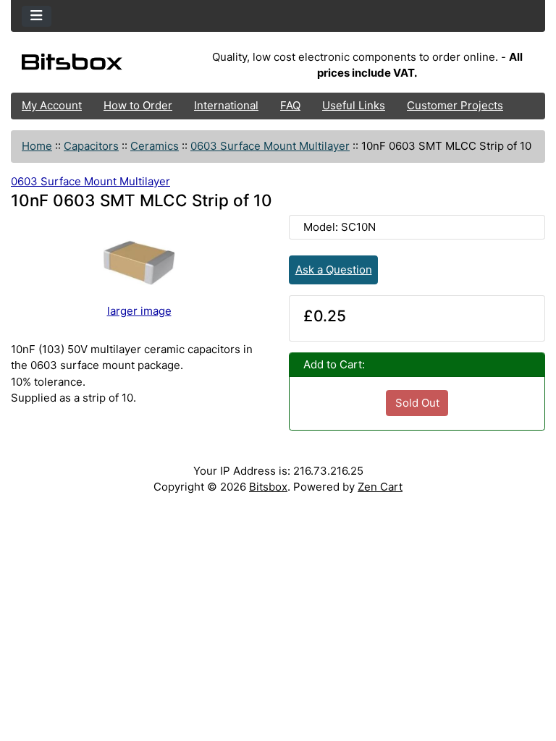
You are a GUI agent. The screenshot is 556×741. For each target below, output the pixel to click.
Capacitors (91, 146)
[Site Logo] (100, 65)
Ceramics (154, 146)
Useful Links (353, 105)
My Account (52, 105)
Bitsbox (268, 487)
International (226, 105)
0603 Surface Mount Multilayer (270, 146)
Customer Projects (455, 105)
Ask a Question (333, 269)
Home (37, 146)
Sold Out (417, 403)
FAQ (290, 105)
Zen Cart (380, 487)
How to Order (138, 105)
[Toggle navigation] (36, 16)
